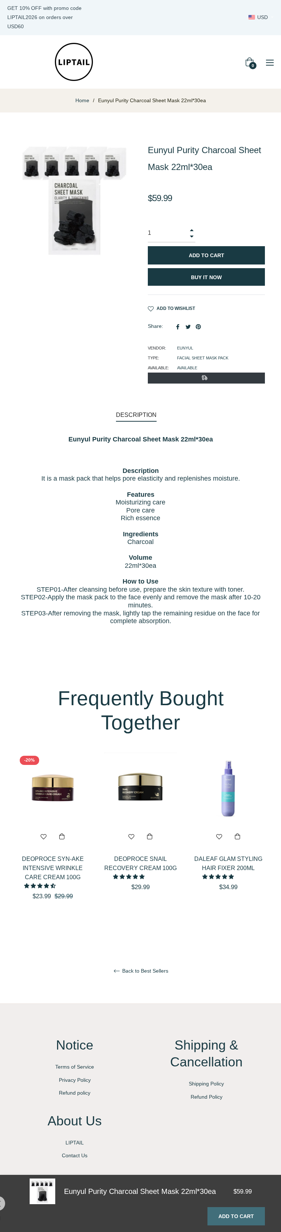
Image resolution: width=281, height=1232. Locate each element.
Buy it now (206, 277)
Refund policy (74, 1093)
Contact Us (74, 1155)
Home (82, 100)
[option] (53, 839)
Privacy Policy (75, 1080)
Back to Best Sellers (144, 971)
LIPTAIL (74, 1143)
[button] (40, 886)
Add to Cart (236, 1216)
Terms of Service (74, 1067)
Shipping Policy (206, 1084)
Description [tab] (136, 415)
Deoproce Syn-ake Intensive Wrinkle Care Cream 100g (53, 868)
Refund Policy (206, 1097)
